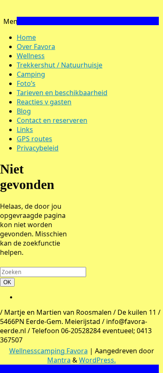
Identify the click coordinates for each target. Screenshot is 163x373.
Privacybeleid (38, 148)
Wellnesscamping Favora (48, 350)
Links (25, 129)
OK (9, 282)
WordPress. (97, 360)
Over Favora (36, 46)
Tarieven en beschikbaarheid (62, 92)
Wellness (31, 55)
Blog (24, 111)
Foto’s (26, 83)
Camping (31, 74)
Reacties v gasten (44, 101)
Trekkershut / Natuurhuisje (59, 65)
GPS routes (34, 138)
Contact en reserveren (52, 120)
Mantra (59, 360)
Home (26, 37)
